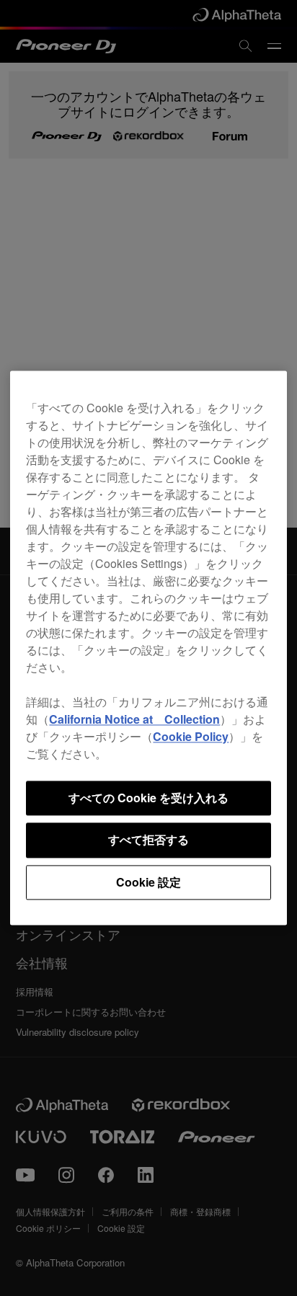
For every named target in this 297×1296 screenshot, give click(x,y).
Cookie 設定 (148, 882)
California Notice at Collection (134, 719)
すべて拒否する (148, 840)
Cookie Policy (191, 736)
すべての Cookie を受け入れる (148, 797)
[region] (148, 647)
